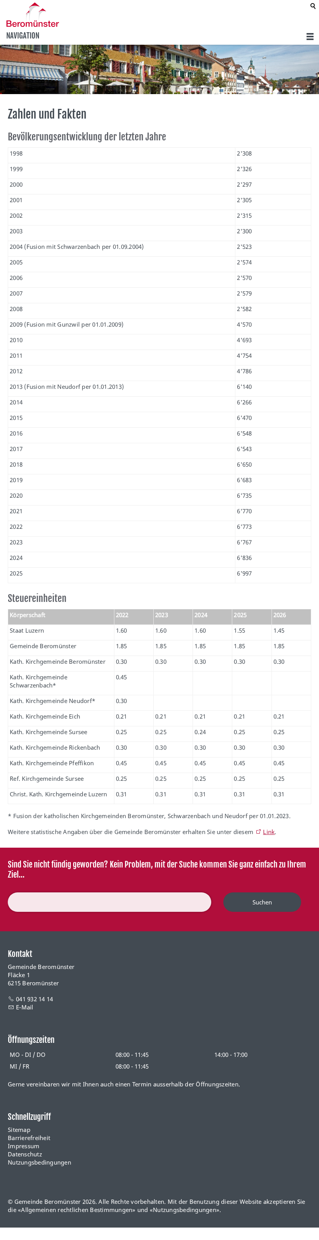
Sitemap (19, 1129)
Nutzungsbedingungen (39, 1162)
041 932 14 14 (34, 999)
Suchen (262, 902)
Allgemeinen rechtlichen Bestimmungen (76, 1210)
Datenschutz (25, 1154)
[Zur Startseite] (32, 14)
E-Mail (24, 1007)
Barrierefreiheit (29, 1138)
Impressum (23, 1146)
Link (269, 832)
